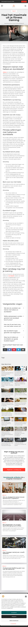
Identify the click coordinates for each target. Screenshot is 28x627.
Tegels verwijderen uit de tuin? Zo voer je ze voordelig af (21, 394)
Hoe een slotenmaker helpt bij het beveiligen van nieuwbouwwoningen (7, 444)
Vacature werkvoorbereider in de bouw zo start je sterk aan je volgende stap (7, 394)
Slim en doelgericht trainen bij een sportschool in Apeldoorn (13, 497)
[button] (26, 596)
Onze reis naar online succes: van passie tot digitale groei (6, 423)
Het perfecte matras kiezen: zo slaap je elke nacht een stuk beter (20, 404)
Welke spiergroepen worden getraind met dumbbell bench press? (14, 318)
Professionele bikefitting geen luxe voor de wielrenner (13, 568)
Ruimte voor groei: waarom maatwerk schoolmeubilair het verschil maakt (21, 423)
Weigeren (14, 616)
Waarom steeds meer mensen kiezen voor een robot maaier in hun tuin (6, 414)
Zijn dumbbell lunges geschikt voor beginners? (14, 331)
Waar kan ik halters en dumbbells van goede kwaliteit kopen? (14, 339)
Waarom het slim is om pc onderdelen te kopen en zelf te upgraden (7, 404)
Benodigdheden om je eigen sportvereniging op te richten (12, 525)
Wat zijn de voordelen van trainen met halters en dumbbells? (14, 309)
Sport (14, 11)
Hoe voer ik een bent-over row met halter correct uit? (14, 325)
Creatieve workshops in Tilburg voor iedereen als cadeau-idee (20, 384)
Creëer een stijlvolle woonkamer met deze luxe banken (20, 444)
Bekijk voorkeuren (14, 620)
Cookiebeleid (13, 623)
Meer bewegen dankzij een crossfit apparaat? (13, 553)
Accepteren (14, 612)
